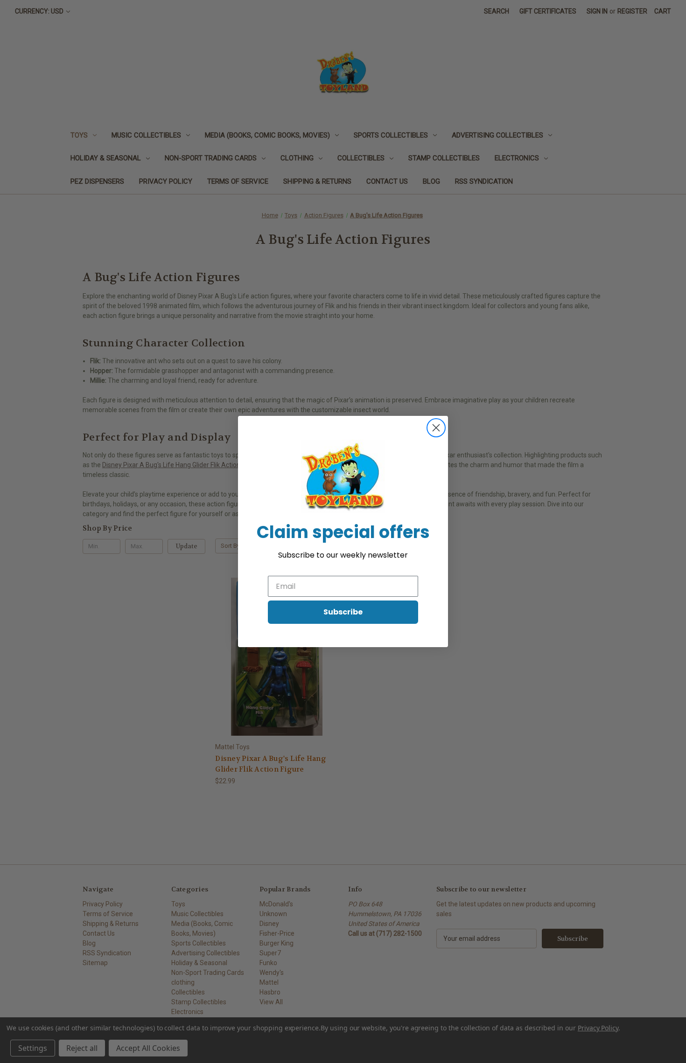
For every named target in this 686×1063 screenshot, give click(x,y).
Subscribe (343, 612)
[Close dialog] (436, 428)
